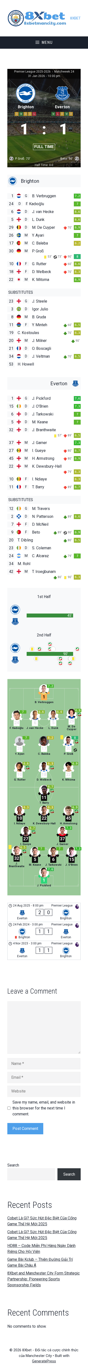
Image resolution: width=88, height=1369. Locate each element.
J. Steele (39, 301)
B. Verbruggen (44, 196)
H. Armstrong (43, 458)
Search (13, 1165)
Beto (36, 532)
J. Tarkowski (42, 414)
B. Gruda (39, 317)
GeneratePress (44, 1361)
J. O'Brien (40, 406)
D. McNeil (40, 524)
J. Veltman (41, 356)
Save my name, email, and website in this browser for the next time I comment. (43, 1108)
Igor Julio (40, 309)
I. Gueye (39, 450)
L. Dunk (38, 219)
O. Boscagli (41, 348)
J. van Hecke (43, 211)
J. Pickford (41, 398)
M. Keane (40, 422)
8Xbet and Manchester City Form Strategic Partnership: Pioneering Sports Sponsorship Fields (43, 1279)
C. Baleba (40, 243)
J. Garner (39, 442)
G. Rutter (39, 263)
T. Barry (38, 487)
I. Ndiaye (39, 479)
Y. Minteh (39, 325)
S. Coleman (41, 548)
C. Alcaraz (40, 556)
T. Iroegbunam (44, 571)
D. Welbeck (41, 271)
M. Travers (41, 508)
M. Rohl (24, 563)
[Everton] (44, 383)
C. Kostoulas (28, 332)
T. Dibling (25, 540)
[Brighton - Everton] (44, 931)
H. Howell (26, 364)
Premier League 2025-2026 (32, 71)
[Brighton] (44, 181)
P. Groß (38, 251)
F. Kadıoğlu (35, 203)
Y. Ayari (38, 235)
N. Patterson (42, 516)
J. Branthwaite (44, 430)
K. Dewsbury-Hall (47, 466)
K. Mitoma (40, 279)
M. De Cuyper (43, 227)
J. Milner (39, 340)
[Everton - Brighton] (44, 912)
